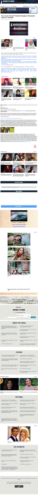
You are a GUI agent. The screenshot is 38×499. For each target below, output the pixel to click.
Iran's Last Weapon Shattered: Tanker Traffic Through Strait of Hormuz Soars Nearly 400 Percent (28, 407)
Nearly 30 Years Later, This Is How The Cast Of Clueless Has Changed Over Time (19, 163)
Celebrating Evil (4, 464)
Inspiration (31, 3)
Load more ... (19, 206)
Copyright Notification (27, 478)
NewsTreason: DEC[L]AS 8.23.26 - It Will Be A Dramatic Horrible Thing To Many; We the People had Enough (9, 334)
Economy (8, 3)
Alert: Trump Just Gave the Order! (6, 343)
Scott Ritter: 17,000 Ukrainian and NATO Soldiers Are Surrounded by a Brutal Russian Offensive (28, 411)
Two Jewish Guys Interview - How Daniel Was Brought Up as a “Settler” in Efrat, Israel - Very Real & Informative (28, 451)
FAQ (10, 478)
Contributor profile (9, 12)
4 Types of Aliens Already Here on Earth (26, 454)
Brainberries (3, 86)
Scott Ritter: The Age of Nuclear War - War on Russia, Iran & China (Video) (8, 407)
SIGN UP (14, 312)
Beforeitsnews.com (8, 6)
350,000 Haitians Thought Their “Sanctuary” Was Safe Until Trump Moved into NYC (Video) (28, 362)
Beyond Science (15, 3)
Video (36, 3)
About (2, 478)
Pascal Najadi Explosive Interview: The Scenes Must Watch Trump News (27, 337)
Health (11, 3)
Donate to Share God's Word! (19, 226)
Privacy (16, 478)
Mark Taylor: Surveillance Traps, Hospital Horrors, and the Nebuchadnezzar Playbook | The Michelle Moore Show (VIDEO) (9, 359)
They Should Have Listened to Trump (26, 358)
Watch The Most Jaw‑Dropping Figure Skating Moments (18, 88)
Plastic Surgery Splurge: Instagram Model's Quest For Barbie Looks (19, 290)
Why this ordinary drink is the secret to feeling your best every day (18, 246)
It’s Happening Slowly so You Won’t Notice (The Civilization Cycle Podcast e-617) (9, 450)
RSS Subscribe (34, 478)
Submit (33, 317)
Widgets (19, 479)
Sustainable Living (26, 3)
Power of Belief (20, 3)
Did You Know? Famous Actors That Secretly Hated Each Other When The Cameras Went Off (18, 175)
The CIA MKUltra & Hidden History (25, 464)
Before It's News (8, 1)
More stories (14, 12)
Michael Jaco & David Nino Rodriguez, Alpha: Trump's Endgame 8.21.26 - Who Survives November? (27, 415)
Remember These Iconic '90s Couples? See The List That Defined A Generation (18, 442)
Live (34, 3)
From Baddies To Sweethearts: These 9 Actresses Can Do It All (6, 175)
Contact (13, 478)
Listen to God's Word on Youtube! (19, 224)
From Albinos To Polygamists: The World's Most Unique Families (18, 275)
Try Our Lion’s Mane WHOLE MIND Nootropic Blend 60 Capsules (11, 118)
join (5, 107)
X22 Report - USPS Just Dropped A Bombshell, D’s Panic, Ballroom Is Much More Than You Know (28, 344)
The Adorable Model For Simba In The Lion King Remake (31, 163)
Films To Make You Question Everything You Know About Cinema (6, 99)
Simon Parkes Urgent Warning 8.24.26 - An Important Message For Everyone (27, 326)
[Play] (19, 216)
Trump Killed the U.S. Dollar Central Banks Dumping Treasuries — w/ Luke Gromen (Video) (28, 356)
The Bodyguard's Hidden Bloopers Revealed (17, 99)
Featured (4, 3)
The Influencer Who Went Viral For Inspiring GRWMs (30, 88)
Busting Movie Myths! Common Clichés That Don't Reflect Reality (6, 88)
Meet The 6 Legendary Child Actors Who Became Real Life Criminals (6, 163)
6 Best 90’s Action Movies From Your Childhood (30, 99)
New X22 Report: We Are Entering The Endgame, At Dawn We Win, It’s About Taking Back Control (9, 365)
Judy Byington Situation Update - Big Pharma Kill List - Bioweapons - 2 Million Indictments (9, 356)
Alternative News (4, 64)
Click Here (9, 110)
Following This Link (28, 141)
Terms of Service (20, 478)
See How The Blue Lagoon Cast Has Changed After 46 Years (18, 260)
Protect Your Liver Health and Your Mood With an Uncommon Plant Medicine (28, 457)
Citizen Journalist (23, 110)
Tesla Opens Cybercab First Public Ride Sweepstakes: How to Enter (26, 461)
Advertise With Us (6, 478)
